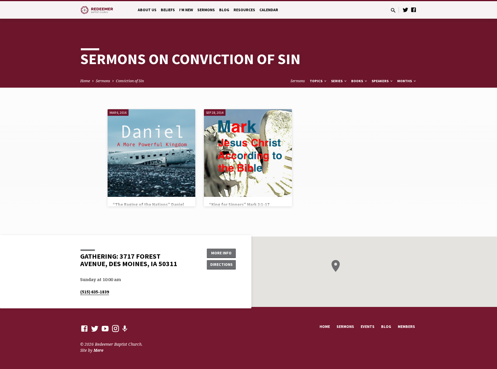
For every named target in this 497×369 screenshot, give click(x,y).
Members (406, 326)
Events (367, 326)
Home (85, 80)
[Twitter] (405, 9)
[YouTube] (105, 328)
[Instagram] (115, 328)
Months (405, 81)
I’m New (186, 9)
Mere (98, 350)
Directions (221, 264)
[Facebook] (413, 9)
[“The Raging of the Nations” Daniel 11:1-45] (151, 153)
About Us (147, 9)
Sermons (206, 9)
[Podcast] (125, 328)
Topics (316, 81)
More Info (221, 252)
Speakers (380, 81)
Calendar (268, 9)
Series (337, 81)
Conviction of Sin (130, 80)
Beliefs (168, 9)
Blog (224, 9)
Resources (244, 9)
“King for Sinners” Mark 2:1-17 (239, 204)
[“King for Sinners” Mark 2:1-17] (248, 153)
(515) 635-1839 (94, 292)
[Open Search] (393, 10)
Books (357, 81)
